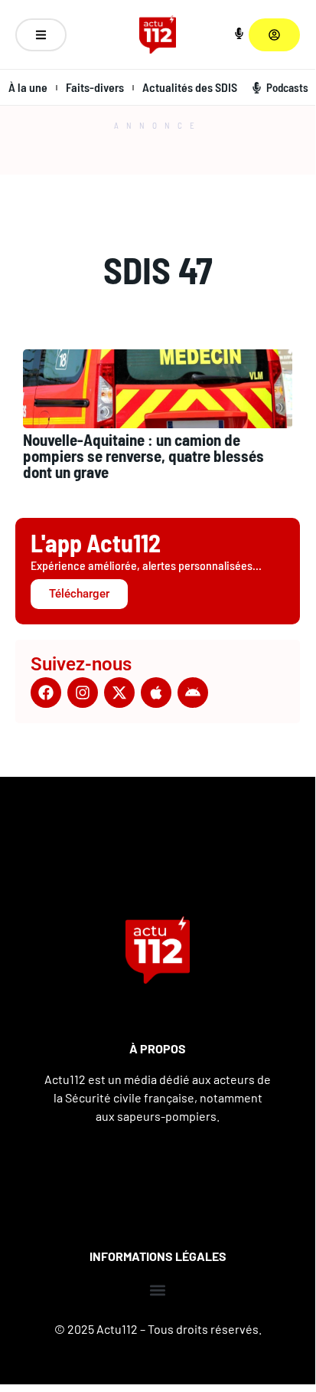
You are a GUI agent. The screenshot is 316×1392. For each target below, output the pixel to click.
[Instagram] (82, 692)
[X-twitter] (119, 692)
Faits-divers (95, 87)
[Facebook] (46, 692)
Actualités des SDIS (189, 87)
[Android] (193, 692)
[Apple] (156, 692)
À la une (27, 87)
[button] (158, 1290)
